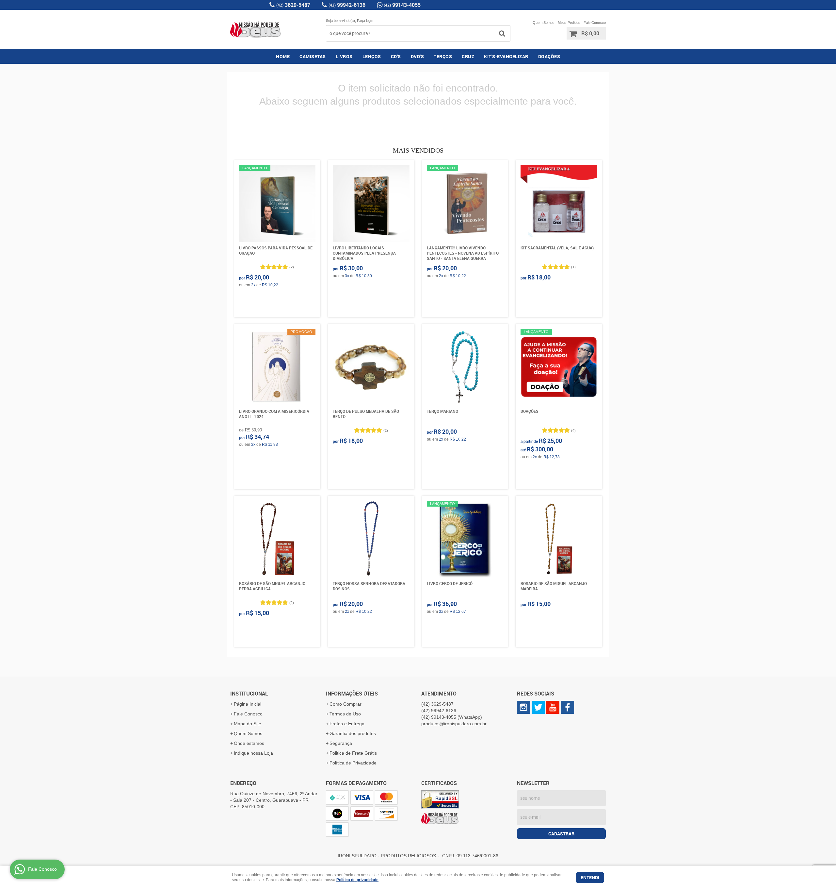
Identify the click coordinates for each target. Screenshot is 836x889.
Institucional (249, 693)
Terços (443, 56)
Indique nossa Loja (253, 753)
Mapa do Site (247, 723)
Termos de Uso (345, 713)
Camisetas (312, 56)
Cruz (468, 56)
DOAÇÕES (549, 56)
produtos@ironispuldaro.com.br (454, 723)
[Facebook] (567, 707)
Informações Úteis (352, 693)
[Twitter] (538, 707)
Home (283, 56)
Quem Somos (544, 23)
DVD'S (417, 56)
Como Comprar (346, 704)
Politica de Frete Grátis (353, 753)
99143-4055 (402, 4)
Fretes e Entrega (347, 723)
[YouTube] (552, 707)
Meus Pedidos (569, 23)
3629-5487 (293, 4)
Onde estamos (249, 743)
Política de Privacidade (353, 762)
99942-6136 (347, 4)
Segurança (341, 743)
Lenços (371, 56)
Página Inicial (247, 704)
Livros (344, 56)
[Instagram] (523, 707)
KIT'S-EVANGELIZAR (506, 56)
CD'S (396, 56)
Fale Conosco (595, 23)
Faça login (365, 21)
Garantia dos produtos (353, 733)
